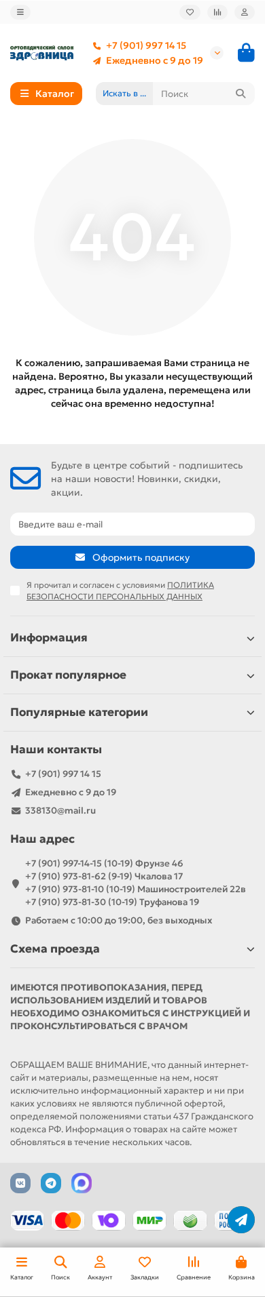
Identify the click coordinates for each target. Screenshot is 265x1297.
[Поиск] (240, 93)
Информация (49, 638)
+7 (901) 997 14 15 (146, 45)
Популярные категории (79, 712)
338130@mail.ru (60, 810)
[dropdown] (20, 12)
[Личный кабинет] (244, 12)
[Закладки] (189, 12)
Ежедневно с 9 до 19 (154, 60)
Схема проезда (55, 949)
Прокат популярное (68, 675)
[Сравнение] (217, 12)
